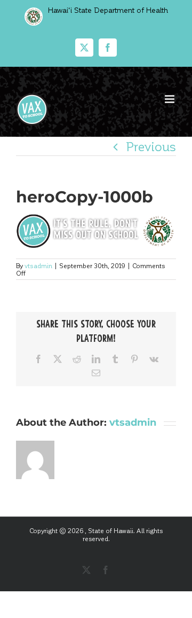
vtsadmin (38, 265)
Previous (151, 146)
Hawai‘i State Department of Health (107, 9)
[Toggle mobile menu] (170, 99)
